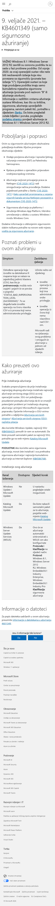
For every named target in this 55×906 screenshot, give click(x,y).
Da (18, 637)
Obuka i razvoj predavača (12, 737)
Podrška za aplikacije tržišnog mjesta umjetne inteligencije (24, 816)
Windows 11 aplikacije (11, 667)
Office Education (9, 732)
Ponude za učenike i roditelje (14, 741)
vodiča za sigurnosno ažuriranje (18, 231)
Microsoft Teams (9, 793)
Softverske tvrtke (9, 835)
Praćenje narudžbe (10, 695)
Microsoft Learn (9, 811)
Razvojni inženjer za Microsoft (14, 806)
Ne (35, 637)
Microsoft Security (10, 764)
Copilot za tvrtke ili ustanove (14, 653)
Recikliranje (8, 699)
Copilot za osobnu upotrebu (13, 657)
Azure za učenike (10, 746)
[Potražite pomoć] (10, 3)
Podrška (6, 10)
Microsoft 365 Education (12, 727)
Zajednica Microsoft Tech (12, 821)
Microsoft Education (11, 713)
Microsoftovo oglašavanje (13, 783)
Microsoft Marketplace (12, 825)
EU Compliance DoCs (38, 896)
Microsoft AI (8, 760)
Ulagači (6, 867)
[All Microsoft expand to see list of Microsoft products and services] (3, 4)
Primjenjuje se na (11, 49)
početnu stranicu (12, 119)
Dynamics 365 (8, 774)
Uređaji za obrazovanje (12, 718)
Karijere (6, 853)
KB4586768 (39, 458)
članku (18, 112)
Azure (6, 769)
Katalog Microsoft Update (41, 518)
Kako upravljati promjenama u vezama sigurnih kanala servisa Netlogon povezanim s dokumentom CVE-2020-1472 (29, 198)
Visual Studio (8, 839)
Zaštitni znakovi (9, 896)
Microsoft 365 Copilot (11, 788)
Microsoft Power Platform (13, 830)
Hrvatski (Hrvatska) (14, 876)
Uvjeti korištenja (43, 892)
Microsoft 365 (8, 662)
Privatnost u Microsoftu (12, 863)
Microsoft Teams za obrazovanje (15, 722)
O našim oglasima (23, 896)
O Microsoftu (8, 858)
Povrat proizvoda (9, 690)
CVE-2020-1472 (25, 183)
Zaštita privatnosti (28, 892)
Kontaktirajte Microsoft (12, 892)
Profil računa (8, 681)
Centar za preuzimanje (12, 685)
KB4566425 (8, 431)
